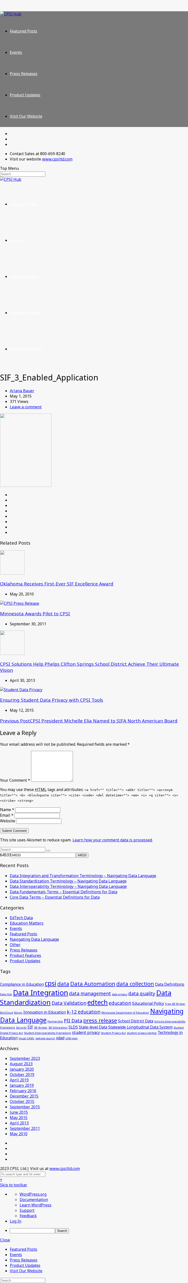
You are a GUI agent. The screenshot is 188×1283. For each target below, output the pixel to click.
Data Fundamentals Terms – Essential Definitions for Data (63, 891)
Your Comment (15, 780)
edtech (97, 1002)
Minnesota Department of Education (125, 1012)
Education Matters (27, 923)
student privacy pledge (142, 1033)
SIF (30, 1027)
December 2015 (24, 1096)
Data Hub (6, 994)
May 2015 (18, 1117)
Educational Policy (148, 1003)
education (120, 1003)
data (63, 983)
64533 (5, 855)
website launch (45, 1038)
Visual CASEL (27, 1038)
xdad (60, 1038)
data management (90, 993)
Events (16, 52)
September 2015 (25, 1107)
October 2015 (22, 1101)
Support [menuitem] (27, 1210)
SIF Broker (40, 1027)
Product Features (25, 955)
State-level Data (93, 1027)
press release (100, 1020)
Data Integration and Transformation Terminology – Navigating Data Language (83, 875)
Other (15, 944)
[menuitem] (99, 1230)
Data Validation (69, 1003)
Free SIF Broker (175, 1004)
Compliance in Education (22, 984)
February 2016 (23, 1090)
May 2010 (18, 1133)
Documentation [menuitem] (34, 1199)
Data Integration (40, 992)
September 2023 (25, 1058)
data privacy (119, 994)
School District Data (135, 1021)
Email (6, 815)
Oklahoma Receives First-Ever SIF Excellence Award (56, 584)
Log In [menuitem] (15, 1221)
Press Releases (23, 73)
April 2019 (19, 1080)
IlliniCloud (6, 1012)
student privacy (86, 1032)
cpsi (50, 983)
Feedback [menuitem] (28, 1215)
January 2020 (22, 1069)
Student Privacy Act (113, 1033)
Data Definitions (169, 984)
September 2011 (25, 1128)
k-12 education (83, 1011)
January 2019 (22, 1085)
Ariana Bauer (22, 390)
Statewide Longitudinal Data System (140, 1027)
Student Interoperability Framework (47, 1033)
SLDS (73, 1027)
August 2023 (21, 1063)
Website (7, 821)
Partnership (55, 1021)
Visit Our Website (26, 116)
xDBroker (71, 1038)
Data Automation (92, 983)
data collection (135, 983)
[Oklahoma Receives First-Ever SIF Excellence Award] (12, 573)
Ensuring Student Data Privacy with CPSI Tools (51, 700)
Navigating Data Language (34, 939)
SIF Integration (58, 1027)
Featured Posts (23, 31)
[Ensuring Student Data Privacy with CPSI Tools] (21, 689)
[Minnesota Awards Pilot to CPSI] (19, 603)
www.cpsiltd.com (57, 159)
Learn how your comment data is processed (112, 840)
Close (5, 1240)
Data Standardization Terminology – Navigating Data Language (68, 881)
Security (21, 1027)
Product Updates (25, 95)
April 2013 (19, 1123)
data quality (141, 993)
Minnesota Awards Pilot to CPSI (35, 613)
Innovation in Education (44, 1012)
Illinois (18, 1012)
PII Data (73, 1020)
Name (7, 809)
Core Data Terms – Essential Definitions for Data (55, 897)
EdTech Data (21, 917)
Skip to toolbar (13, 1185)
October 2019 (22, 1074)
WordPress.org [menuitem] (33, 1194)
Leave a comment (26, 407)
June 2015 (19, 1112)
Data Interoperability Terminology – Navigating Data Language (68, 886)
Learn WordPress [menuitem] (35, 1205)
